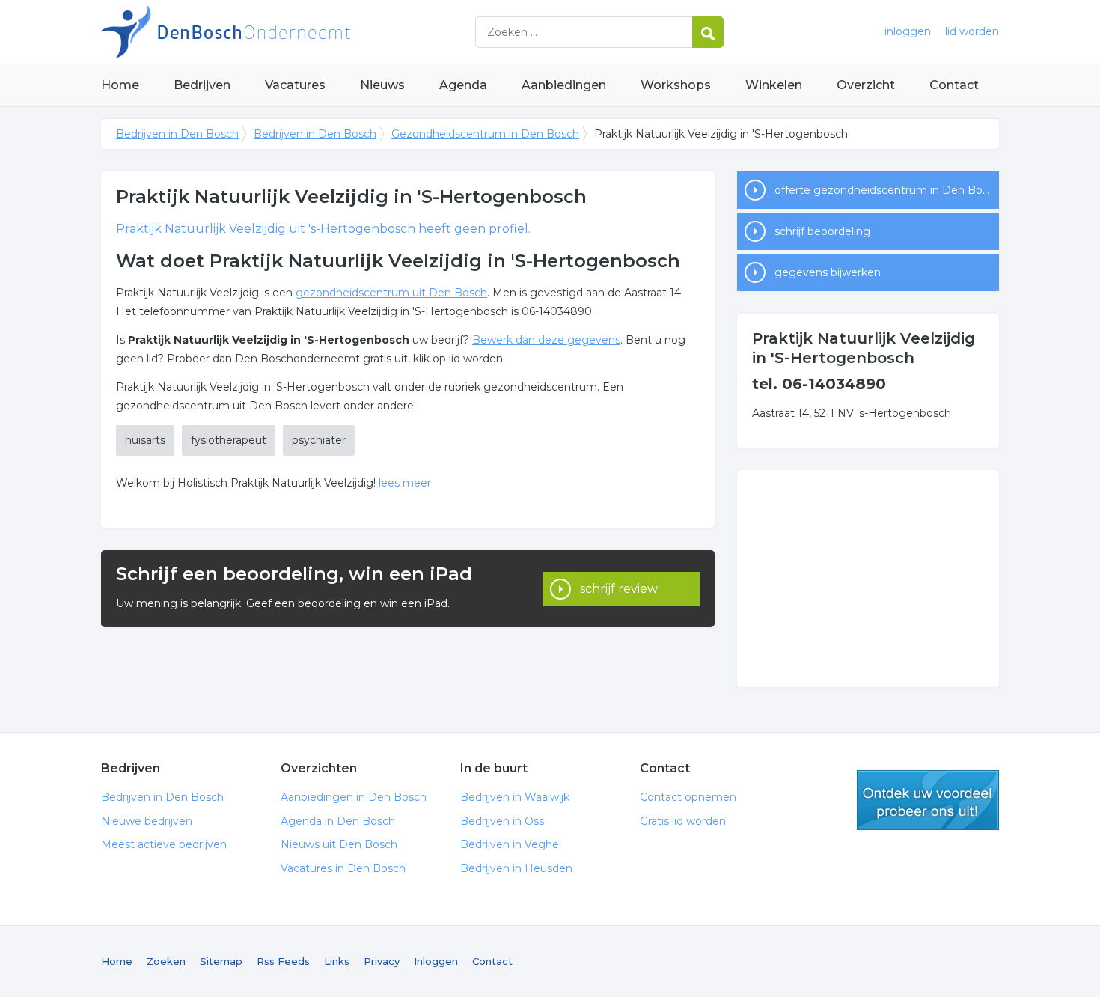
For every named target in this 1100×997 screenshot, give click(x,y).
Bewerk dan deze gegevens (546, 340)
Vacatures (295, 85)
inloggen (907, 31)
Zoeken (166, 961)
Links (336, 961)
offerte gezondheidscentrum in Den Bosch (886, 190)
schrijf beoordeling (822, 231)
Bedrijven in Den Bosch (288, 32)
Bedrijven (202, 85)
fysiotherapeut (228, 440)
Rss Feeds (283, 961)
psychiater (319, 440)
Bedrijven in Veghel (510, 844)
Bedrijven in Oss (502, 821)
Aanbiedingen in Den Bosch (354, 797)
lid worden (972, 31)
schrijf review (619, 589)
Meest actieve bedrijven (164, 844)
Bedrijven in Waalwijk (514, 797)
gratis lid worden (928, 800)
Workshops (676, 85)
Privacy (382, 961)
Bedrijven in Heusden (516, 868)
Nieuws (382, 85)
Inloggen (436, 961)
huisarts (145, 440)
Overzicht (866, 85)
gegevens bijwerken (827, 272)
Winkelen (773, 85)
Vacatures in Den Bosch (343, 868)
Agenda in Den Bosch (338, 821)
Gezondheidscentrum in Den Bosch (485, 134)
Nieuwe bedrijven (146, 821)
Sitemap (221, 961)
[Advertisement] (868, 578)
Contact (954, 85)
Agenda (463, 85)
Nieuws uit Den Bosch (339, 844)
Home (120, 85)
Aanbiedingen (564, 85)
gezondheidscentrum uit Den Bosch (391, 292)
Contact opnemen (688, 797)
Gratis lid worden (683, 821)
